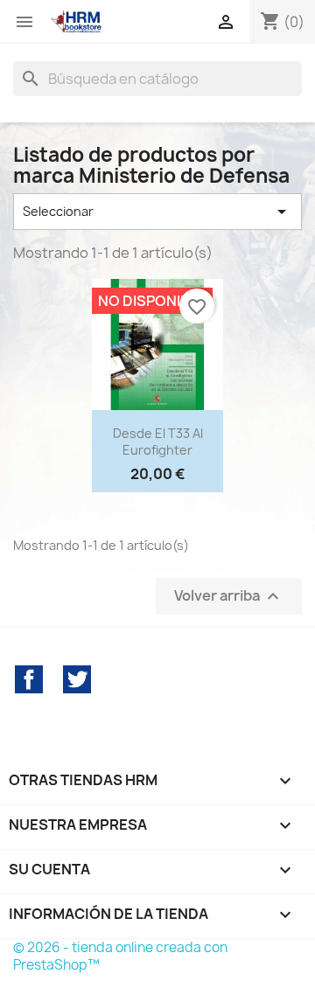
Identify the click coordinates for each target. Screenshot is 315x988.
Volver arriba (229, 597)
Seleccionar (157, 211)
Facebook (29, 679)
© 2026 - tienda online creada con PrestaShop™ (120, 956)
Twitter (77, 679)
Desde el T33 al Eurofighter (158, 442)
